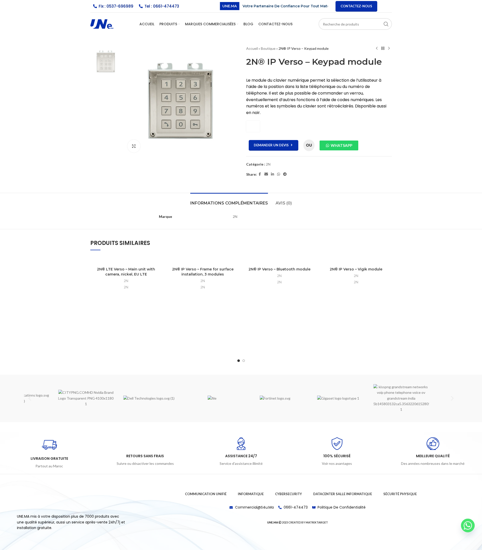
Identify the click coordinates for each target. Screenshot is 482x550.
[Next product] (389, 48)
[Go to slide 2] (243, 360)
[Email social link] (266, 174)
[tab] (229, 200)
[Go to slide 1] (238, 360)
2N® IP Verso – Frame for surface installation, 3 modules (203, 272)
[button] (30, 398)
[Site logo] (101, 23)
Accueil (252, 48)
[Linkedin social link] (272, 174)
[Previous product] (377, 48)
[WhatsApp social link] (279, 174)
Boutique (268, 48)
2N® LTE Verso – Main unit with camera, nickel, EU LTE (126, 272)
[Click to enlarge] (134, 146)
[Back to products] (383, 48)
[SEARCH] (386, 24)
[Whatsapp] (468, 525)
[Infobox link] (49, 453)
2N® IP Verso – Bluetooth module (279, 269)
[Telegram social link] (285, 174)
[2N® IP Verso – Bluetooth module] (279, 260)
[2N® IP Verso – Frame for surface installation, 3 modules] (203, 260)
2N (268, 164)
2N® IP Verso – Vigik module (356, 269)
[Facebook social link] (260, 174)
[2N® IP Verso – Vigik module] (356, 260)
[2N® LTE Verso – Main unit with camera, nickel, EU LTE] (126, 260)
